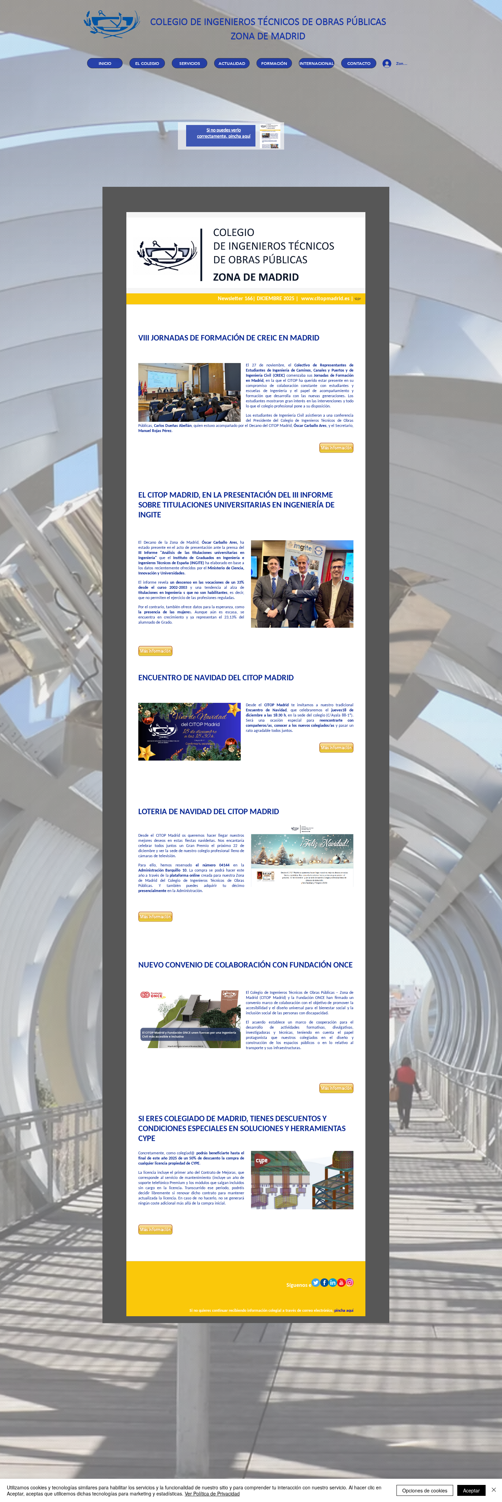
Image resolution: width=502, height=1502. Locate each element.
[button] (147, 63)
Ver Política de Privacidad (212, 1493)
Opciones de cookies (424, 1490)
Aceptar (471, 1490)
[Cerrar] (494, 1490)
